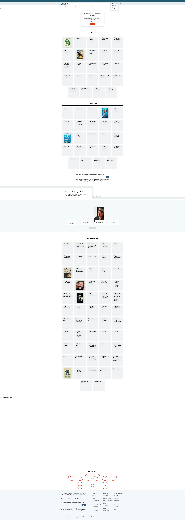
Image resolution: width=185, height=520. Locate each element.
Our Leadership (94, 496)
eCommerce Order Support (107, 500)
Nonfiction (113, 477)
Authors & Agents (106, 495)
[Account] (121, 4)
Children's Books (72, 477)
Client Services (105, 496)
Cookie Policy (116, 498)
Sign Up (107, 176)
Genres (66, 6)
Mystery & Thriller (105, 477)
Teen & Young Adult (96, 485)
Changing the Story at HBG (96, 504)
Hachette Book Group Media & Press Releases (97, 508)
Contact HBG (105, 505)
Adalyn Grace (114, 222)
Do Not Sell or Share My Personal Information (118, 502)
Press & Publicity (95, 510)
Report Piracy (116, 504)
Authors (71, 6)
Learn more (67, 197)
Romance (80, 485)
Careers (104, 503)
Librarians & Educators (107, 498)
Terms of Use (116, 495)
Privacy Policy (116, 496)
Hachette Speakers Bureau (107, 501)
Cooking (80, 477)
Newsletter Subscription (96, 500)
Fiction (88, 477)
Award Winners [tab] (92, 238)
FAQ (104, 506)
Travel (105, 485)
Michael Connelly (72, 222)
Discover (76, 6)
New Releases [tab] (92, 33)
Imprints (86, 6)
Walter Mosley (99, 222)
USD (114, 6)
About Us (91, 6)
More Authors (92, 227)
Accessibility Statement (96, 506)
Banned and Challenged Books (96, 502)
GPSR (115, 509)
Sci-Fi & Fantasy (88, 485)
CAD (114, 8)
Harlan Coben (85, 222)
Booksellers (105, 511)
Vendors (104, 508)
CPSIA (115, 507)
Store (82, 6)
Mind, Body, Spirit (96, 477)
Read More (92, 23)
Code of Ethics (116, 500)
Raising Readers (106, 510)
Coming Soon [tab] (92, 103)
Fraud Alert (116, 506)
